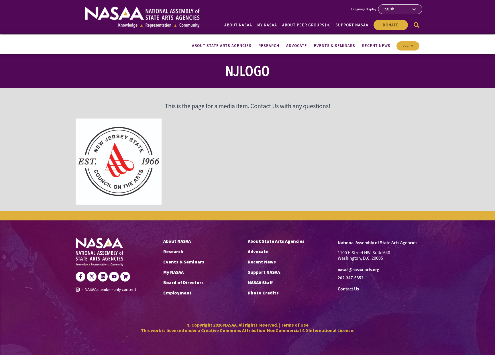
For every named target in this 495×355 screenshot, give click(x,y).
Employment (177, 293)
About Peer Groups (305, 25)
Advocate (258, 251)
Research (173, 251)
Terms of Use (295, 325)
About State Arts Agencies (276, 241)
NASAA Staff (260, 282)
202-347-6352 (351, 278)
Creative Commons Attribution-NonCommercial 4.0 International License (277, 330)
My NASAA (267, 25)
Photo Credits (263, 293)
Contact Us (264, 106)
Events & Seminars (183, 262)
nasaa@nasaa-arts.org (358, 270)
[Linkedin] (103, 277)
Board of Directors (183, 282)
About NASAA (238, 25)
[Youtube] (114, 277)
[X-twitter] (92, 277)
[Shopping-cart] (125, 277)
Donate (391, 25)
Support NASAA (351, 25)
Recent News (262, 262)
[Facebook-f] (80, 277)
